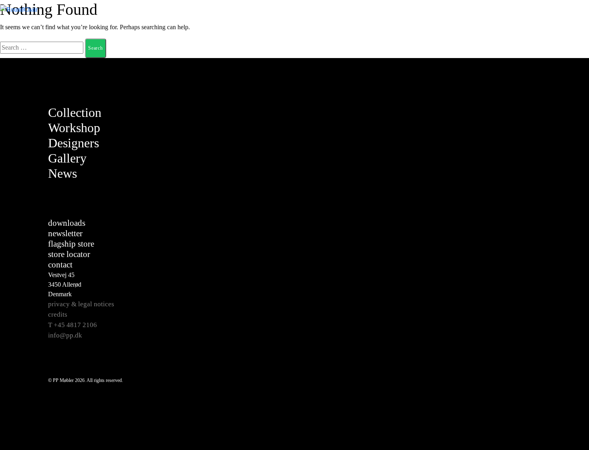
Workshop (74, 128)
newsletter (65, 233)
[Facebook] (537, 113)
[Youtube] (537, 153)
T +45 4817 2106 (72, 325)
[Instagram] (537, 133)
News (62, 173)
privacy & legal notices (81, 304)
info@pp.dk (65, 335)
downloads (66, 223)
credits (57, 314)
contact (60, 264)
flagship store (71, 244)
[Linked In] (537, 173)
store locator (69, 254)
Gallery (67, 158)
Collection (74, 112)
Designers (73, 143)
